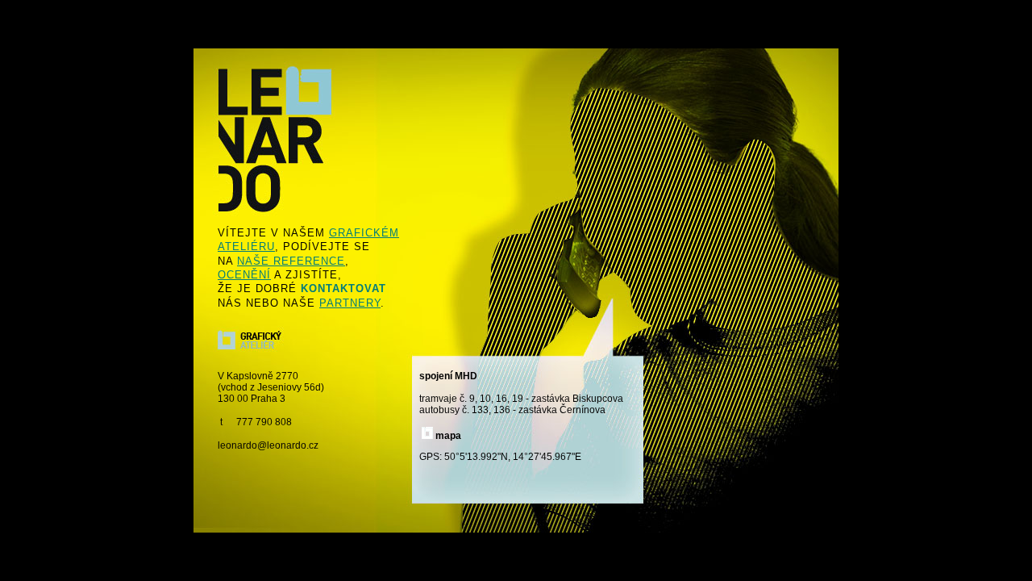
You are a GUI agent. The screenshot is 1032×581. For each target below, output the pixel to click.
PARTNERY (350, 303)
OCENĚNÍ (244, 275)
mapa (448, 435)
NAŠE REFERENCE (291, 261)
